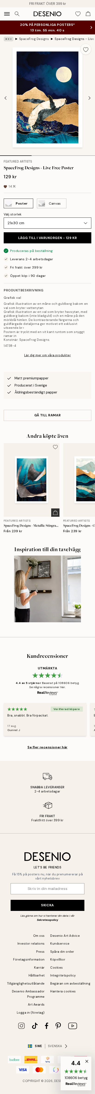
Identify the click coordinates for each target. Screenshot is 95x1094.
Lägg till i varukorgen (47, 238)
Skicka (47, 905)
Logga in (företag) (31, 1013)
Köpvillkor (57, 959)
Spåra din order (62, 952)
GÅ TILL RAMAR (47, 415)
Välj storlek (13, 214)
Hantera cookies (63, 991)
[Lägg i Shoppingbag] (55, 512)
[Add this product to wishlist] (85, 49)
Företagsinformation (29, 959)
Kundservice (60, 944)
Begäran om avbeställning (70, 983)
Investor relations (31, 944)
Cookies (56, 968)
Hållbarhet (37, 975)
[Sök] (17, 13)
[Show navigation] (7, 13)
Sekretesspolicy (47, 920)
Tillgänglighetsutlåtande (26, 983)
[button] (76, 1073)
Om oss (39, 936)
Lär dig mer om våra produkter (47, 355)
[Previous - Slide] (5, 98)
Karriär (39, 968)
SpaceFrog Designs (34, 39)
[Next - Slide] (89, 98)
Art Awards (36, 1004)
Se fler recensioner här (47, 747)
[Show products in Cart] (88, 13)
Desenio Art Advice (65, 936)
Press (40, 952)
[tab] (16, 154)
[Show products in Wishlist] (78, 13)
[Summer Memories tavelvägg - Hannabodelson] (47, 589)
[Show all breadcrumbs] (8, 39)
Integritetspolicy (63, 975)
